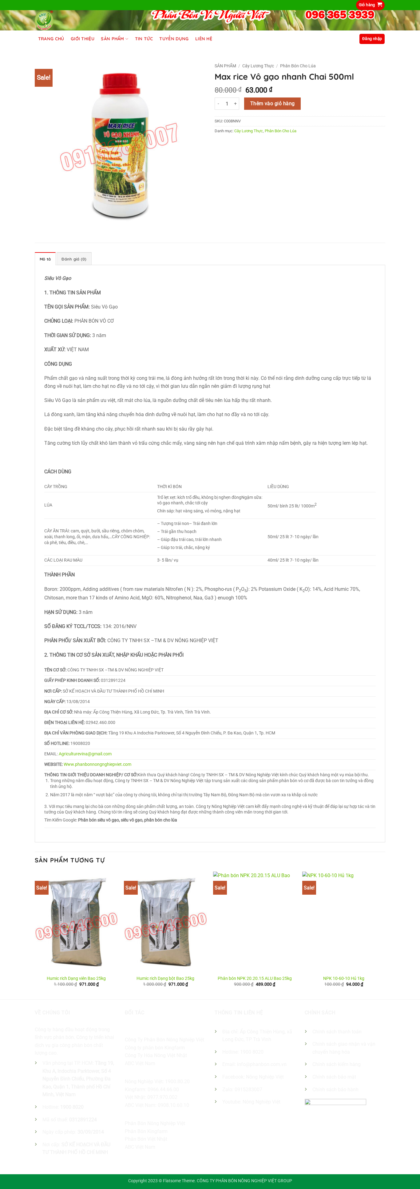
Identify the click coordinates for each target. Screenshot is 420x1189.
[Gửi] (347, 39)
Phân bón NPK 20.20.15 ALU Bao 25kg (255, 978)
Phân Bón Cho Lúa (298, 65)
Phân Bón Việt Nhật (146, 1139)
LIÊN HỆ (203, 39)
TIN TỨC (144, 39)
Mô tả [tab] (45, 258)
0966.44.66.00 (163, 1089)
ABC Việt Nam (140, 1063)
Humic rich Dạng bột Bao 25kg (165, 978)
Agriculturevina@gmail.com (85, 754)
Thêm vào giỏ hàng (272, 103)
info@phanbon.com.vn (262, 1064)
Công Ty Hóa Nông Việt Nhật (156, 1055)
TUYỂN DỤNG (173, 39)
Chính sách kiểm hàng (336, 1064)
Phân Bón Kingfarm (146, 1131)
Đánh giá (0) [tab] (73, 258)
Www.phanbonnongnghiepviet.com (97, 764)
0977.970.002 (162, 1097)
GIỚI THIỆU (82, 39)
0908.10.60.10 (173, 1105)
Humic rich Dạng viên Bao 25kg (76, 978)
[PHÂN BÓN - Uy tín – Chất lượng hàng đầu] (45, 20)
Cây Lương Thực (258, 65)
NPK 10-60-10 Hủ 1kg (343, 978)
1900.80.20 (177, 1081)
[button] (370, 5)
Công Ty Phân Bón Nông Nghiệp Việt (164, 1040)
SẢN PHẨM (112, 39)
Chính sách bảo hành (335, 1089)
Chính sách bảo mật (334, 1077)
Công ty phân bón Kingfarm (155, 1048)
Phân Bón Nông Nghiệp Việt (155, 1123)
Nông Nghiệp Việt (265, 1077)
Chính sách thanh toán (337, 1032)
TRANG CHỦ (51, 39)
